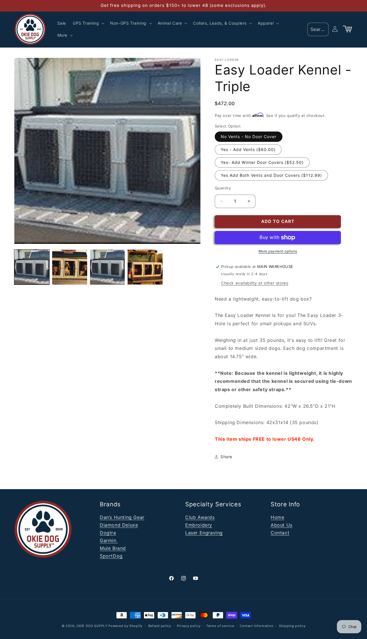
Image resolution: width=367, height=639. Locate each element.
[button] (88, 23)
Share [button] (226, 456)
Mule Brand (113, 548)
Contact (280, 533)
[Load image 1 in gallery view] (31, 267)
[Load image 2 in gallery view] (69, 267)
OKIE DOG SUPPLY (92, 626)
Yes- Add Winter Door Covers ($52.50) (262, 162)
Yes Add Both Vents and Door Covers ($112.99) (271, 175)
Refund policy (159, 626)
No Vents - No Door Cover (248, 136)
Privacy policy (189, 626)
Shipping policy (292, 626)
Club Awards (200, 517)
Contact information (256, 626)
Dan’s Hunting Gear (122, 517)
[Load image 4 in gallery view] (145, 267)
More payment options (278, 251)
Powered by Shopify (125, 626)
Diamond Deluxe (119, 525)
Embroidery (198, 525)
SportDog (111, 556)
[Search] (322, 29)
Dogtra (108, 533)
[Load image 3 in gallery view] (107, 267)
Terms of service (220, 626)
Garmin (109, 540)
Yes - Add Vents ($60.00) (248, 149)
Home (277, 517)
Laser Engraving (204, 533)
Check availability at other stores (254, 283)
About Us (281, 525)
